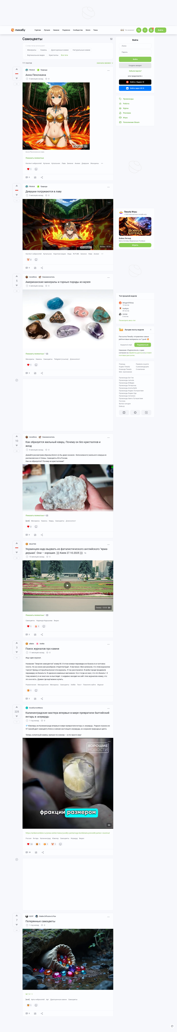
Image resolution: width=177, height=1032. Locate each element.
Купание (46, 163)
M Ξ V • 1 (29, 994)
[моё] (28, 521)
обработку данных (136, 353)
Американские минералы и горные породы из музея (58, 282)
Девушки (85, 163)
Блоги (88, 30)
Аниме (77, 163)
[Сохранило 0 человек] (35, 177)
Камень (39, 359)
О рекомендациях (142, 367)
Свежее (56, 30)
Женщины (94, 163)
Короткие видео (59, 254)
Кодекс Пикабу (124, 367)
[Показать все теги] (102, 163)
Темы (95, 30)
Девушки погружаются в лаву (43, 191)
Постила (122, 401)
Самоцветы (47, 359)
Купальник (55, 163)
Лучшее (47, 30)
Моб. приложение (125, 372)
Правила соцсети (142, 364)
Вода (69, 254)
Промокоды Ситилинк (127, 396)
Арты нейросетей (38, 999)
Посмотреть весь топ (127, 320)
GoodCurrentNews (36, 708)
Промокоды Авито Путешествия (131, 398)
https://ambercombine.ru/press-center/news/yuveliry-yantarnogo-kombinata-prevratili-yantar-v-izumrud (68, 833)
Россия (28, 838)
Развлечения (31, 685)
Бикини (70, 163)
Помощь (122, 364)
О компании (140, 369)
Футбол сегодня (125, 404)
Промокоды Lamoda (126, 380)
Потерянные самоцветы (40, 921)
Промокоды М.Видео (126, 383)
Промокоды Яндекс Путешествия (131, 391)
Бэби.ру (122, 406)
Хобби (73, 685)
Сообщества (78, 30)
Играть (135, 245)
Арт (47, 999)
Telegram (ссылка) (61, 359)
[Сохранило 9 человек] (36, 852)
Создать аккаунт (135, 65)
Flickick (32, 70)
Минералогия (43, 685)
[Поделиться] (41, 177)
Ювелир (55, 838)
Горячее (38, 30)
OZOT (31, 916)
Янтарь (35, 838)
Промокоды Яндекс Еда (127, 393)
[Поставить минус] (16, 78)
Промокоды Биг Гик (126, 378)
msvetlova (33, 277)
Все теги (64, 55)
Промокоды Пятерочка (127, 385)
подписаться (142, 345)
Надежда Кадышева (44, 621)
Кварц (51, 521)
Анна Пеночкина (36, 74)
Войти (160, 30)
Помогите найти (89, 685)
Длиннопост (75, 359)
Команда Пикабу (125, 369)
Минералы (30, 359)
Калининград (45, 838)
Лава (64, 163)
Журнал (100, 685)
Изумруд (74, 838)
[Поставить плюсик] (16, 69)
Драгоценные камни (58, 999)
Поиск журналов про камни (42, 648)
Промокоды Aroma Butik (128, 388)
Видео (56, 621)
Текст (79, 685)
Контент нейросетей (34, 163)
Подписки (66, 30)
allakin (31, 644)
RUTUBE (76, 254)
